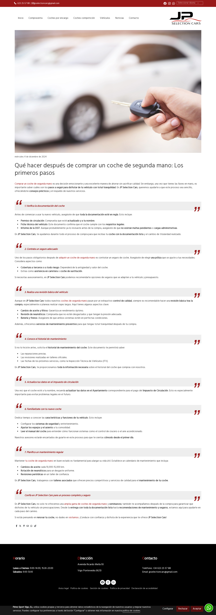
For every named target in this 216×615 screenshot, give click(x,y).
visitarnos (74, 518)
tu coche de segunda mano (39, 461)
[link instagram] (169, 3)
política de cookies (131, 611)
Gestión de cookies (99, 588)
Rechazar (182, 609)
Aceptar (197, 609)
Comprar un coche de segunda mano (33, 184)
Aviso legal (63, 588)
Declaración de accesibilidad (145, 588)
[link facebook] (165, 3)
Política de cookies (79, 588)
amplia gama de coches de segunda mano (85, 504)
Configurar (168, 609)
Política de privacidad (120, 588)
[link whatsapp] (173, 3)
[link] (185, 18)
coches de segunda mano (74, 301)
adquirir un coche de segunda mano (77, 258)
